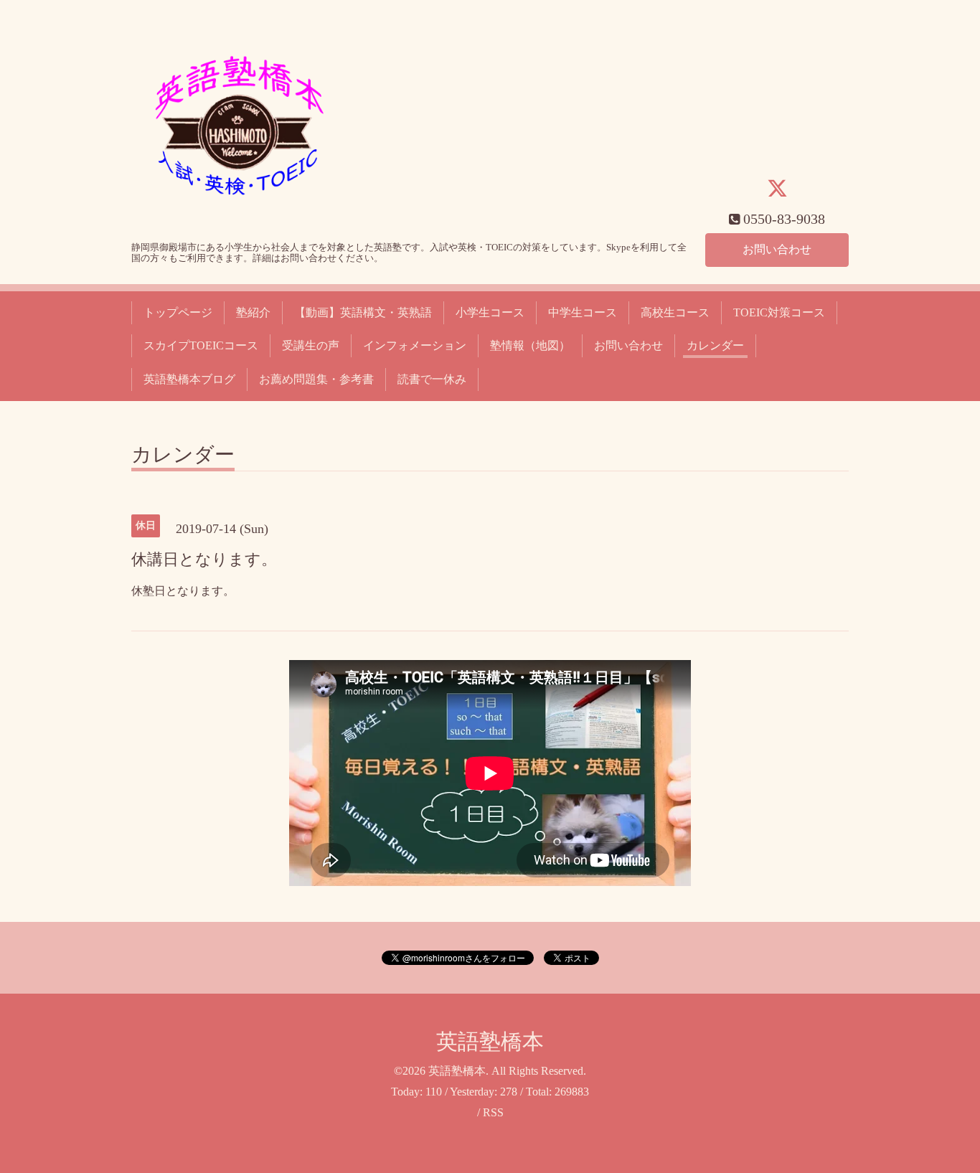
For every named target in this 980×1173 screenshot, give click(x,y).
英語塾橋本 (490, 1041)
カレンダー (715, 345)
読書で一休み (431, 379)
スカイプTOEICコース (200, 345)
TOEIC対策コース (779, 312)
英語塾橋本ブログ (189, 379)
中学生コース (582, 312)
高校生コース (675, 312)
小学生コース (490, 312)
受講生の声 (310, 345)
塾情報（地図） (530, 345)
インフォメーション (414, 345)
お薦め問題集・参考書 (316, 379)
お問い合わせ (777, 249)
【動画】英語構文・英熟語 (363, 312)
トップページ (177, 312)
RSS (493, 1112)
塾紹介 (253, 312)
